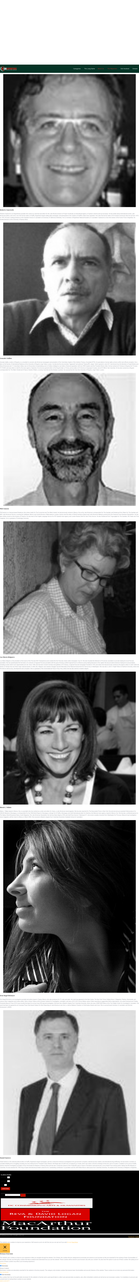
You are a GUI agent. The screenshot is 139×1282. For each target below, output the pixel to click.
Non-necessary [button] (4, 1272)
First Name (4, 1177)
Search (3, 1195)
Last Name (4, 1181)
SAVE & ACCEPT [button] (5, 1281)
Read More (75, 1242)
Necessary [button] (3, 1263)
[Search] (23, 1195)
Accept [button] (69, 1242)
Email (2, 1185)
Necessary (5, 1266)
